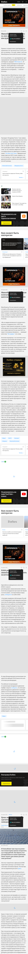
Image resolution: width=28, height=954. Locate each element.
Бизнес (3, 529)
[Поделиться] (24, 31)
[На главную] (4, 2)
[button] (26, 2)
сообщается (8, 594)
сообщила (14, 688)
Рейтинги (19, 5)
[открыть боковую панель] (22, 2)
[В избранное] (26, 31)
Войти (18, 1)
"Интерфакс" (11, 334)
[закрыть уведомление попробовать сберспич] (21, 35)
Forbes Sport (5, 252)
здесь (19, 860)
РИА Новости (18, 62)
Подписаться (6, 223)
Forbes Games (9, 5)
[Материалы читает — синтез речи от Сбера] (21, 31)
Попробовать (13, 41)
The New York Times (11, 153)
